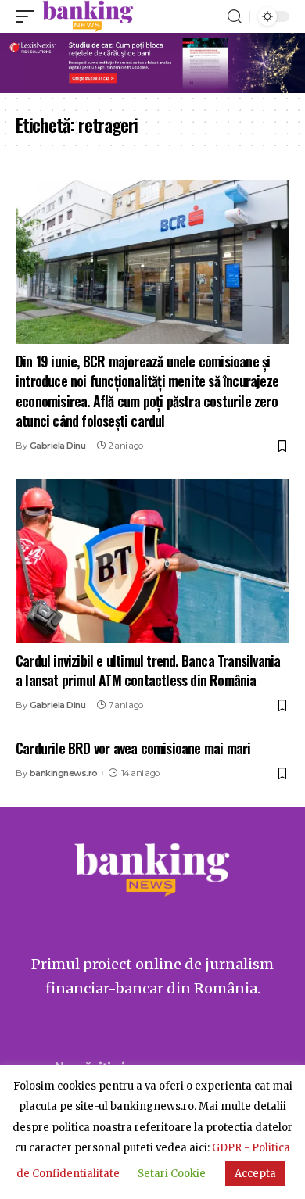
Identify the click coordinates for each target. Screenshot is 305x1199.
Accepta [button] (255, 1173)
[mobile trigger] (29, 16)
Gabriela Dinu (58, 445)
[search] (235, 17)
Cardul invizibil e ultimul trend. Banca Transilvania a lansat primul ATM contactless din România (148, 670)
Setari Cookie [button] (172, 1173)
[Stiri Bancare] (88, 16)
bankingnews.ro (64, 773)
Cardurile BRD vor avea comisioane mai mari (133, 748)
